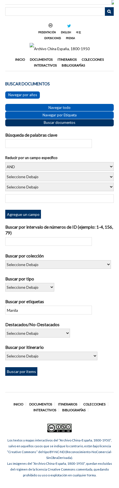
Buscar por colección (24, 255)
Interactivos (45, 65)
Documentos (41, 59)
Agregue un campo (23, 214)
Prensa (70, 38)
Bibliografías (73, 65)
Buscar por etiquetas (24, 301)
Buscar (109, 11)
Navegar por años (22, 95)
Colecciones (93, 59)
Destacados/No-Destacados (32, 324)
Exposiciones (52, 38)
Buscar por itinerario (24, 347)
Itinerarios (67, 59)
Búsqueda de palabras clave (31, 134)
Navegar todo (59, 107)
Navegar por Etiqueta (60, 115)
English (66, 32)
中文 (78, 32)
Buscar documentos (59, 122)
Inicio (20, 59)
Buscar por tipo (19, 278)
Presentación (47, 32)
